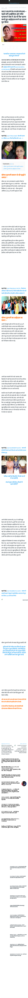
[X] (11, 47)
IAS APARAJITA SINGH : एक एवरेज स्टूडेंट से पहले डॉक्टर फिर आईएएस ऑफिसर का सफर (18, 877)
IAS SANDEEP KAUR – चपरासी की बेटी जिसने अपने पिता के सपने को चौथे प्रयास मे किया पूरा (13, 450)
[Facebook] (8, 47)
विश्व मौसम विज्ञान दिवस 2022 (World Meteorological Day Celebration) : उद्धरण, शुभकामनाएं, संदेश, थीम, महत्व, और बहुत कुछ (11, 768)
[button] (2, 2)
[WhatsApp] (18, 47)
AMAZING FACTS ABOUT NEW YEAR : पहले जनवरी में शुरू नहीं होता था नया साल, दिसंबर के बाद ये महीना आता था (18, 897)
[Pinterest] (15, 47)
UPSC (6, 7)
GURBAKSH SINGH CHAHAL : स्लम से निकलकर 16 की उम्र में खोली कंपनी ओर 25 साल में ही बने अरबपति (18, 926)
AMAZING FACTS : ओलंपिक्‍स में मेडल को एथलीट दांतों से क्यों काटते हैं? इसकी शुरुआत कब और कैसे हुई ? (18, 946)
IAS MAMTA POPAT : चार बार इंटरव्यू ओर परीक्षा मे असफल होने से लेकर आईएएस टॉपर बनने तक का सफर (18, 868)
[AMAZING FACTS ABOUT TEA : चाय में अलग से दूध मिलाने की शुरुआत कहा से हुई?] (5, 957)
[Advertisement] (14, 847)
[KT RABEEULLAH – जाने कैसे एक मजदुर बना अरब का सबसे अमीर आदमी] (24, 813)
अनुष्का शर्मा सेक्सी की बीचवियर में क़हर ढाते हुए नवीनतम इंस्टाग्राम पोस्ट (17, 906)
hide (11, 164)
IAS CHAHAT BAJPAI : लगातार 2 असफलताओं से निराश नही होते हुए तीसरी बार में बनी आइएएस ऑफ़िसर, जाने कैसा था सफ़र (18, 887)
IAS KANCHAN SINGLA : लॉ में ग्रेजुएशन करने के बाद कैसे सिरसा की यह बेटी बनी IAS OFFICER (10, 783)
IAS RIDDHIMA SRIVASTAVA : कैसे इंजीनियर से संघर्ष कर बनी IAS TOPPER (10, 820)
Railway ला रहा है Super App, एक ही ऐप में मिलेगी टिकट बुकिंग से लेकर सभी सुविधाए (11, 826)
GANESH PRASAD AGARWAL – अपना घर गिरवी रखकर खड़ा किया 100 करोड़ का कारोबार (21, 750)
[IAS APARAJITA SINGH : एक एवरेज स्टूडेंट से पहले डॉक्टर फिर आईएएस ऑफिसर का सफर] (5, 879)
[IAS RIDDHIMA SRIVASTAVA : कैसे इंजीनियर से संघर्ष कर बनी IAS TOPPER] (24, 820)
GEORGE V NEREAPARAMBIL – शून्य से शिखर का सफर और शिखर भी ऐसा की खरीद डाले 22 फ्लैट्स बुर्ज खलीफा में (10, 806)
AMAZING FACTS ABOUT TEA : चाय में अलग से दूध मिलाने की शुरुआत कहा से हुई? (18, 954)
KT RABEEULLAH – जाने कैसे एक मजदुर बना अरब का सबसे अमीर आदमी (10, 812)
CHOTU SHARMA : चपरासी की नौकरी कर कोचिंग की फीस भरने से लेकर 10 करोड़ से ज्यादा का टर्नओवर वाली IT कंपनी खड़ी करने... (18, 916)
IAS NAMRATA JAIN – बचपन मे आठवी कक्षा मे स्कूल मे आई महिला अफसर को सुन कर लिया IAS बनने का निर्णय (13, 593)
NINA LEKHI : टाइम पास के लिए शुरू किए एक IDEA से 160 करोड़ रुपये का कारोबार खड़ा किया (11, 798)
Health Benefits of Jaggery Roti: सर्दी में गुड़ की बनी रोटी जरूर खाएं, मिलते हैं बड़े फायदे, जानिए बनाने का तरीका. (10, 776)
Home (2, 7)
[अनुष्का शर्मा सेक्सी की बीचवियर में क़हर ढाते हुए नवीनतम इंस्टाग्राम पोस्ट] (5, 908)
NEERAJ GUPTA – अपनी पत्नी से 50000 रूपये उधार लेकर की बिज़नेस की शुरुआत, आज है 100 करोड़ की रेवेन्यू (18, 936)
